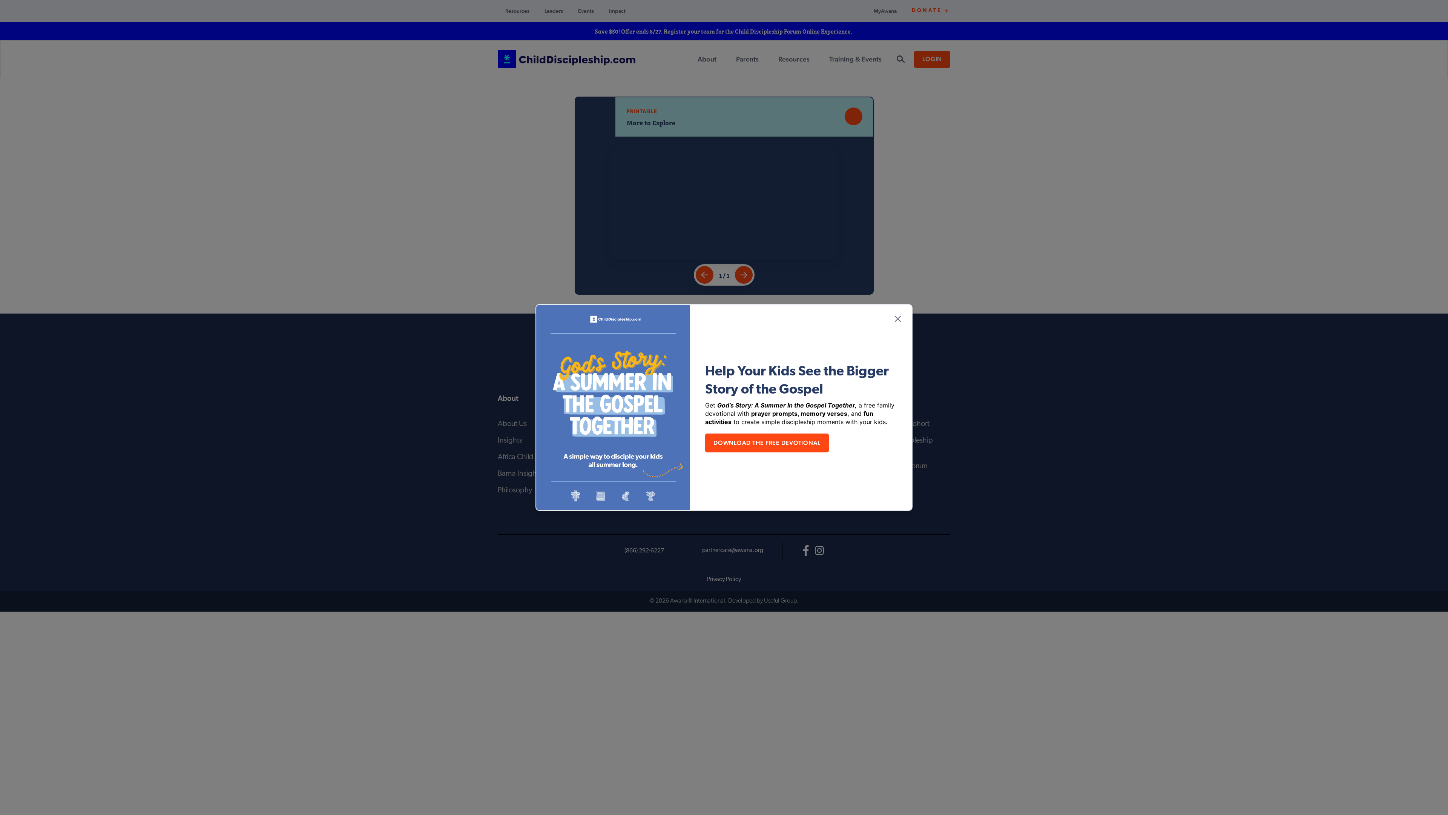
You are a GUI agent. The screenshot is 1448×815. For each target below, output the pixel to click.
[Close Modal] (897, 318)
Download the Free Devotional (767, 442)
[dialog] (724, 407)
